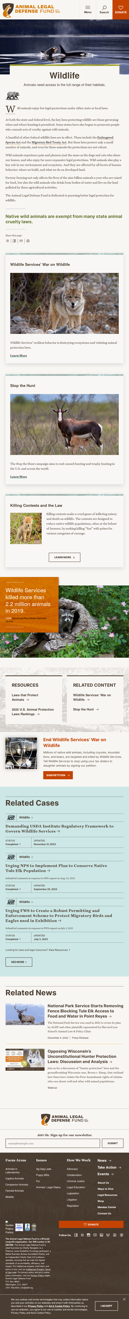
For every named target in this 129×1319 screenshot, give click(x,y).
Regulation (73, 1205)
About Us (103, 1182)
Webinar (52, 1087)
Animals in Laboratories (13, 1170)
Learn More (18, 355)
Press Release (80, 1038)
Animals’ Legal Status (48, 1187)
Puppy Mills (42, 1175)
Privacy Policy (36, 1306)
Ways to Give (105, 1188)
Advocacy (72, 1168)
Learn (63, 557)
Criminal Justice (76, 1181)
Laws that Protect (25, 697)
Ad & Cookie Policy (59, 1306)
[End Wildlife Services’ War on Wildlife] (21, 753)
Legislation (73, 1193)
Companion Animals (17, 1184)
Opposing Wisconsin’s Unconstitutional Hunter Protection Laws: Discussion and (82, 1056)
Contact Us (104, 1213)
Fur (38, 1181)
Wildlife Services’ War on (92, 697)
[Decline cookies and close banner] (124, 1299)
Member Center (107, 1207)
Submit (113, 1143)
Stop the (84, 709)
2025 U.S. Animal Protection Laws (33, 711)
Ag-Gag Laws (43, 1168)
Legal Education (76, 1187)
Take (107, 1167)
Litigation (72, 1199)
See (18, 962)
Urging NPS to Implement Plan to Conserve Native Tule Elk (56, 868)
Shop (101, 1201)
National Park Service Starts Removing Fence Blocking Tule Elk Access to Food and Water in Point (85, 1011)
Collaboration (74, 1175)
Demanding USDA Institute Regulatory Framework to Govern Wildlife (60, 829)
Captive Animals (15, 1178)
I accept (109, 1305)
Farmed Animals (15, 1190)
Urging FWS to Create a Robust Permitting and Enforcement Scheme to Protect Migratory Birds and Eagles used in (59, 915)
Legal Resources (107, 1195)
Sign (56, 775)
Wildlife (10, 1197)
